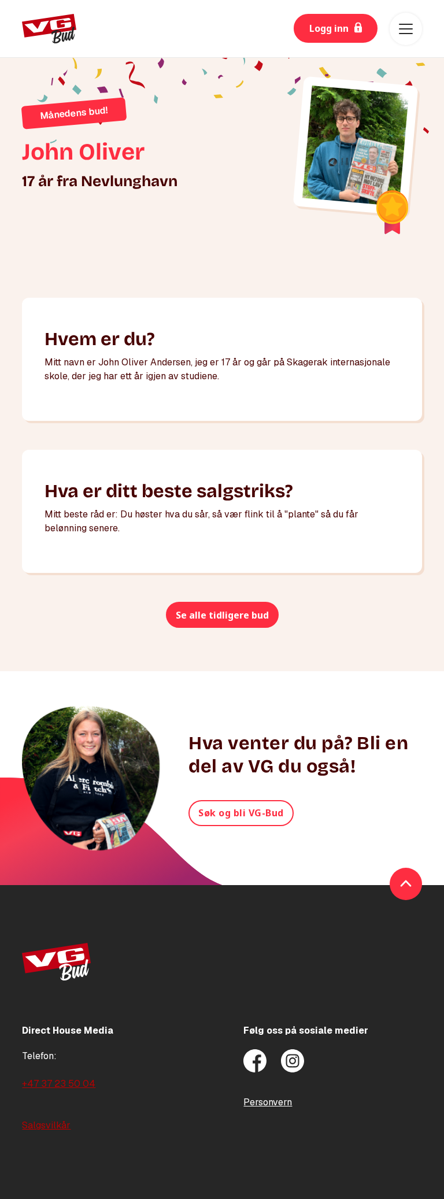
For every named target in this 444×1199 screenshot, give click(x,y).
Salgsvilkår (46, 1125)
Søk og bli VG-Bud (241, 812)
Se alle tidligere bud (222, 615)
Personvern (267, 1102)
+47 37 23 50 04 (58, 1084)
